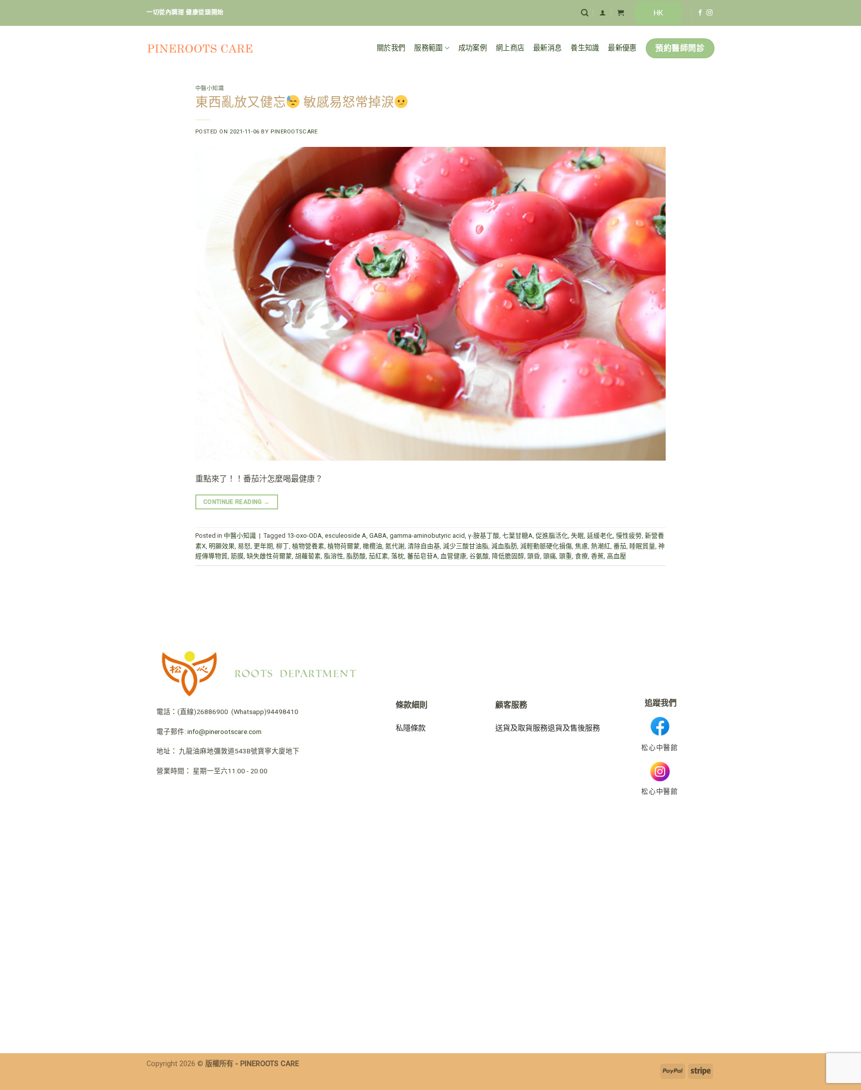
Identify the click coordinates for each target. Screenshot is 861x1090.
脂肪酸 (356, 556)
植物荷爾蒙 (343, 546)
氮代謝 (395, 546)
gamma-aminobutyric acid (427, 535)
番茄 (619, 546)
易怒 (244, 546)
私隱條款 (411, 728)
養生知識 (585, 48)
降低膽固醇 (508, 556)
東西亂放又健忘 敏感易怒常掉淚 (294, 102)
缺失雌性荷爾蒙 (269, 556)
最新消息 (547, 48)
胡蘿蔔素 (308, 556)
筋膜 (237, 556)
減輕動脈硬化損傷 (546, 546)
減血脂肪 (504, 546)
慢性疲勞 (629, 535)
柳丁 (282, 546)
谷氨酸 (479, 556)
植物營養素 (308, 546)
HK (658, 12)
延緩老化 (600, 535)
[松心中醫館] (200, 48)
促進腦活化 (552, 535)
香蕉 (597, 556)
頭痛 (549, 556)
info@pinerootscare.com (224, 731)
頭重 (565, 556)
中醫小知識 (209, 88)
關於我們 (391, 48)
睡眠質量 (642, 546)
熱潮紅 (600, 546)
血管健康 (453, 556)
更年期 (263, 546)
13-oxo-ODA (304, 535)
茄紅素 (378, 556)
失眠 (577, 535)
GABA (378, 535)
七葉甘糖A (517, 535)
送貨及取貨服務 (521, 728)
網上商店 (510, 48)
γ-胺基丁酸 (483, 535)
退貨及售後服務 (574, 728)
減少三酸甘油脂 (465, 546)
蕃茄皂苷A (422, 556)
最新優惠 (622, 48)
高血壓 (616, 556)
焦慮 (581, 546)
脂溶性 (333, 556)
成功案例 (472, 48)
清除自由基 (424, 546)
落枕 (397, 556)
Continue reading (236, 501)
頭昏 (533, 556)
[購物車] (620, 12)
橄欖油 (372, 546)
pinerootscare (294, 131)
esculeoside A (345, 535)
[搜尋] (584, 13)
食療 (581, 556)
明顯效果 (222, 546)
